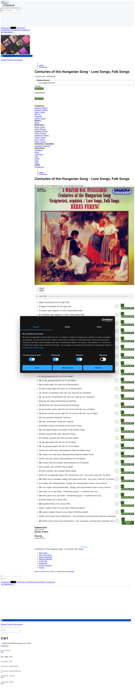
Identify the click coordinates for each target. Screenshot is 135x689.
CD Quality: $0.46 (127, 440)
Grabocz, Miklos (41, 108)
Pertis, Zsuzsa (40, 142)
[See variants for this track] (122, 305)
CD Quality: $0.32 (127, 415)
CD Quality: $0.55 (127, 423)
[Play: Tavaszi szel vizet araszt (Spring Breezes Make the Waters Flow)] (116, 454)
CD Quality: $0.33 (127, 333)
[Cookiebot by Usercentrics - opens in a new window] (103, 320)
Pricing (41, 568)
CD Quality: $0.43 (127, 374)
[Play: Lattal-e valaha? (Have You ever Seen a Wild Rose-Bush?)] (116, 512)
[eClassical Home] (18, 5)
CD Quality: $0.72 (127, 481)
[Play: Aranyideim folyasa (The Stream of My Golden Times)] (116, 429)
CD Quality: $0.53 (127, 366)
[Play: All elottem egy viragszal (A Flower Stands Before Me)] (116, 314)
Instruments (18, 60)
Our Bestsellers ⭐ (8, 32)
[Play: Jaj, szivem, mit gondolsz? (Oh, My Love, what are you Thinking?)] (116, 397)
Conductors (25, 30)
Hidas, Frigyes (40, 133)
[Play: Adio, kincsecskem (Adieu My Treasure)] (116, 421)
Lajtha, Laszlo (40, 118)
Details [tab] (67, 327)
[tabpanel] (84, 409)
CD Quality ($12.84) (47, 83)
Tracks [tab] (42, 288)
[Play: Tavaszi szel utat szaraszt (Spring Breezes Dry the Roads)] (116, 462)
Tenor (37, 152)
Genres (3, 60)
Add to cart (39, 88)
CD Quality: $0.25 (127, 464)
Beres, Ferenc (40, 127)
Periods (10, 60)
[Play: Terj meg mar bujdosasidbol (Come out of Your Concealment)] (116, 372)
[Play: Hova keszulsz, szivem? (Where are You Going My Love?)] (116, 364)
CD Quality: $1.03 (127, 489)
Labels (13, 28)
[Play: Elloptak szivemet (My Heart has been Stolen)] (116, 438)
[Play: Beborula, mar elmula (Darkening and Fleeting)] (116, 405)
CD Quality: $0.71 (127, 308)
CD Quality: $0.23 (127, 398)
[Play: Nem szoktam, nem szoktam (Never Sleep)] (116, 471)
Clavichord (39, 154)
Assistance (43, 563)
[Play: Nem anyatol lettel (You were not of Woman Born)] (116, 388)
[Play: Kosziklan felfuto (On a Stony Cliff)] (116, 503)
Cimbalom (39, 150)
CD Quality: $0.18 (127, 514)
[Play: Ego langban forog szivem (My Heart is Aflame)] (116, 323)
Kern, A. (38, 114)
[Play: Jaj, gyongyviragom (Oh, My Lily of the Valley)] (116, 446)
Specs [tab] (42, 290)
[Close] (2, 575)
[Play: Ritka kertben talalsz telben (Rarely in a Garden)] (116, 347)
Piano (37, 163)
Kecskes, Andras (41, 110)
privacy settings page (35, 348)
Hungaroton (43, 67)
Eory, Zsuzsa (40, 140)
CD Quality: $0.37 (127, 357)
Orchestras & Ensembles (10, 30)
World (37, 123)
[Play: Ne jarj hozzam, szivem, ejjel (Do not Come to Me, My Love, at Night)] (116, 413)
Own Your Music (45, 555)
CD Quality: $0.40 (127, 448)
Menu (6, 3)
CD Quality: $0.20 (127, 505)
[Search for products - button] (18, 9)
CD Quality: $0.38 (127, 316)
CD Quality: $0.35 (127, 349)
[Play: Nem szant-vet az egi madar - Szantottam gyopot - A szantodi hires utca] (116, 495)
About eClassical (45, 557)
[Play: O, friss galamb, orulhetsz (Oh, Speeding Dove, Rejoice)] (116, 355)
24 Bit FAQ (43, 561)
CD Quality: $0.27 (127, 341)
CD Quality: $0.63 (127, 472)
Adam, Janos (40, 112)
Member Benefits (45, 559)
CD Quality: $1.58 (127, 324)
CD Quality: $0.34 (127, 390)
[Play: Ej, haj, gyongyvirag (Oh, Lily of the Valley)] (116, 380)
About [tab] (99, 327)
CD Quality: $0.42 (127, 407)
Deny (37, 368)
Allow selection (67, 368)
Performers (20, 28)
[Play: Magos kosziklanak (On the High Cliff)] (116, 306)
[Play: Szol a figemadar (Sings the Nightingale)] (116, 331)
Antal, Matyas (40, 129)
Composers (5, 28)
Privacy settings (45, 565)
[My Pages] (4, 23)
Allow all (98, 368)
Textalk (71, 571)
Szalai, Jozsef (40, 137)
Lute (36, 156)
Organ (37, 158)
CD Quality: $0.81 (127, 497)
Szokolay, (38, 116)
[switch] (56, 359)
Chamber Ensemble (42, 146)
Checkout (5, 646)
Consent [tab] (36, 327)
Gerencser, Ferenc (42, 135)
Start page (43, 553)
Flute (36, 161)
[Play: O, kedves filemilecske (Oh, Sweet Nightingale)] (116, 339)
